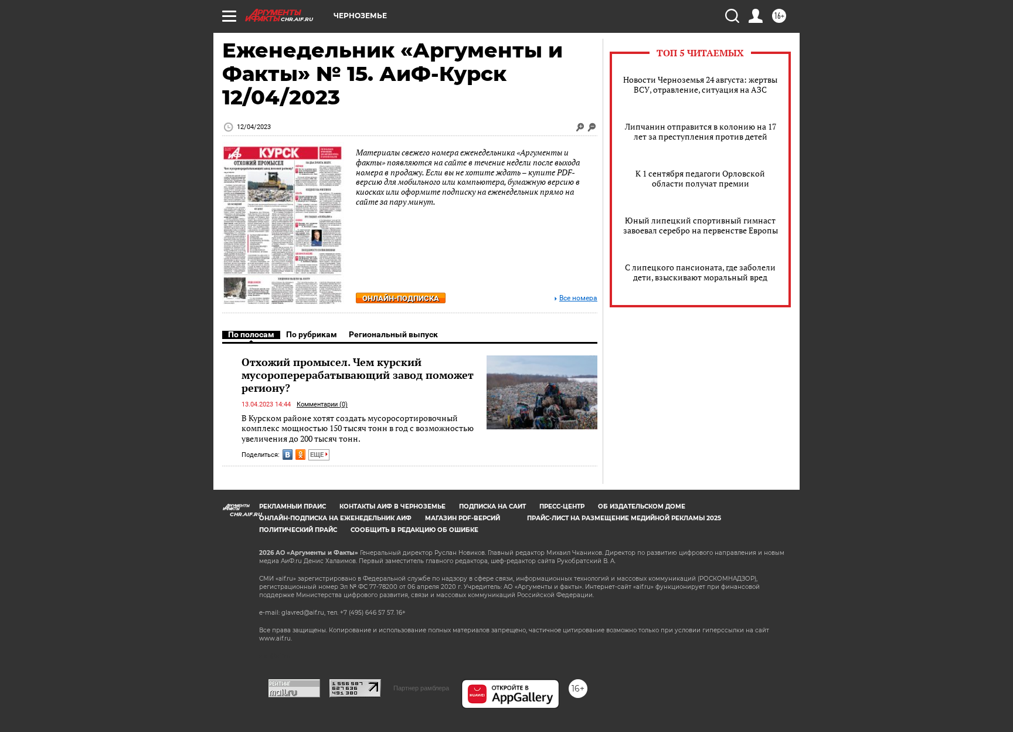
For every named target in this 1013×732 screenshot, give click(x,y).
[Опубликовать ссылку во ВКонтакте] (288, 454)
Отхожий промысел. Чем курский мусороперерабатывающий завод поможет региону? (358, 375)
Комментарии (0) (322, 404)
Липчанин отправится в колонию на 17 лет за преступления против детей (700, 131)
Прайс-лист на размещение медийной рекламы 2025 (624, 518)
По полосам (251, 334)
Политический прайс (298, 530)
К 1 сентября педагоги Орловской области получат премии (700, 178)
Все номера (578, 298)
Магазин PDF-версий (462, 518)
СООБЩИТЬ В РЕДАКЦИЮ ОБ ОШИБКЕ (414, 530)
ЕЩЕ (317, 455)
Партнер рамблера (421, 688)
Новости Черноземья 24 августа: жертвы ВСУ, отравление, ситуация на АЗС (700, 84)
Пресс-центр (561, 506)
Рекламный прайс (292, 506)
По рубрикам (311, 334)
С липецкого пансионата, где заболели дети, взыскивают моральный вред (700, 272)
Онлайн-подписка (400, 298)
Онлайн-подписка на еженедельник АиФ (335, 518)
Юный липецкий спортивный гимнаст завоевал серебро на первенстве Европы (700, 225)
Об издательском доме (641, 506)
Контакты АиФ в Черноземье (392, 506)
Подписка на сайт (492, 506)
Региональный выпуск (393, 334)
